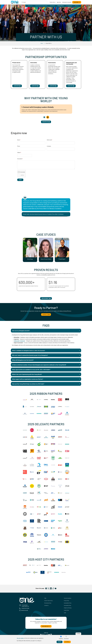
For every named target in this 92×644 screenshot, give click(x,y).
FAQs (45, 598)
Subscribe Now (45, 626)
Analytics (61, 638)
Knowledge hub (69, 5)
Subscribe (76, 2)
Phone (18, 146)
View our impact (45, 298)
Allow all (67, 641)
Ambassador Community (66, 2)
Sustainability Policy (67, 602)
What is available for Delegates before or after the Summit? (28, 350)
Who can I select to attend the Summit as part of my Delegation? (30, 355)
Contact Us (46, 605)
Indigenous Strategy (67, 607)
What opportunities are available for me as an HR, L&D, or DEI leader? (31, 369)
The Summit (52, 5)
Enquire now (45, 121)
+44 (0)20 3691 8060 (25, 608)
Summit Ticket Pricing (48, 600)
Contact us (45, 314)
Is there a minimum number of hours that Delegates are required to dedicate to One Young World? (39, 365)
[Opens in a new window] (46, 588)
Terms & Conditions (67, 598)
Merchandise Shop (47, 602)
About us (76, 5)
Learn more (16, 85)
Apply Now (59, 2)
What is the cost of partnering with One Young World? (27, 374)
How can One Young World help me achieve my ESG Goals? (28, 384)
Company (49, 146)
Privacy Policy (66, 600)
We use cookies (20, 638)
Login (65, 612)
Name (18, 139)
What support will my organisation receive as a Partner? (27, 379)
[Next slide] (47, 117)
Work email (49, 139)
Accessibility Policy (67, 605)
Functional (66, 638)
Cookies (78, 633)
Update (59, 641)
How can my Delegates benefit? (21, 330)
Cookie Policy (66, 610)
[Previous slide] (44, 117)
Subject (19, 152)
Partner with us (52, 2)
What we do (30, 5)
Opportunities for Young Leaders (41, 5)
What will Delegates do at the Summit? (23, 360)
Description (19, 158)
